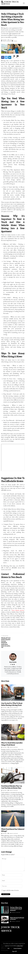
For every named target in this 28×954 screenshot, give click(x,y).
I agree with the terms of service (11, 890)
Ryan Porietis (4, 40)
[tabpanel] (12, 49)
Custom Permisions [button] (17, 948)
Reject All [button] (14, 951)
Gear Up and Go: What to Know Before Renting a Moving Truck (11, 704)
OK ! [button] (8, 948)
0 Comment (15, 41)
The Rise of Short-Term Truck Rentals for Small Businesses (16, 909)
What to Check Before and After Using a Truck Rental (12, 744)
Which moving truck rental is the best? (17, 918)
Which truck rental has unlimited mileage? (12, 830)
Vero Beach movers (18, 610)
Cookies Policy (19, 946)
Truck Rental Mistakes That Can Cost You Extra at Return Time (11, 787)
